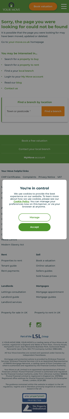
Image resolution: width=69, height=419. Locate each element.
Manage (34, 217)
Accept (34, 227)
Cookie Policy (21, 201)
